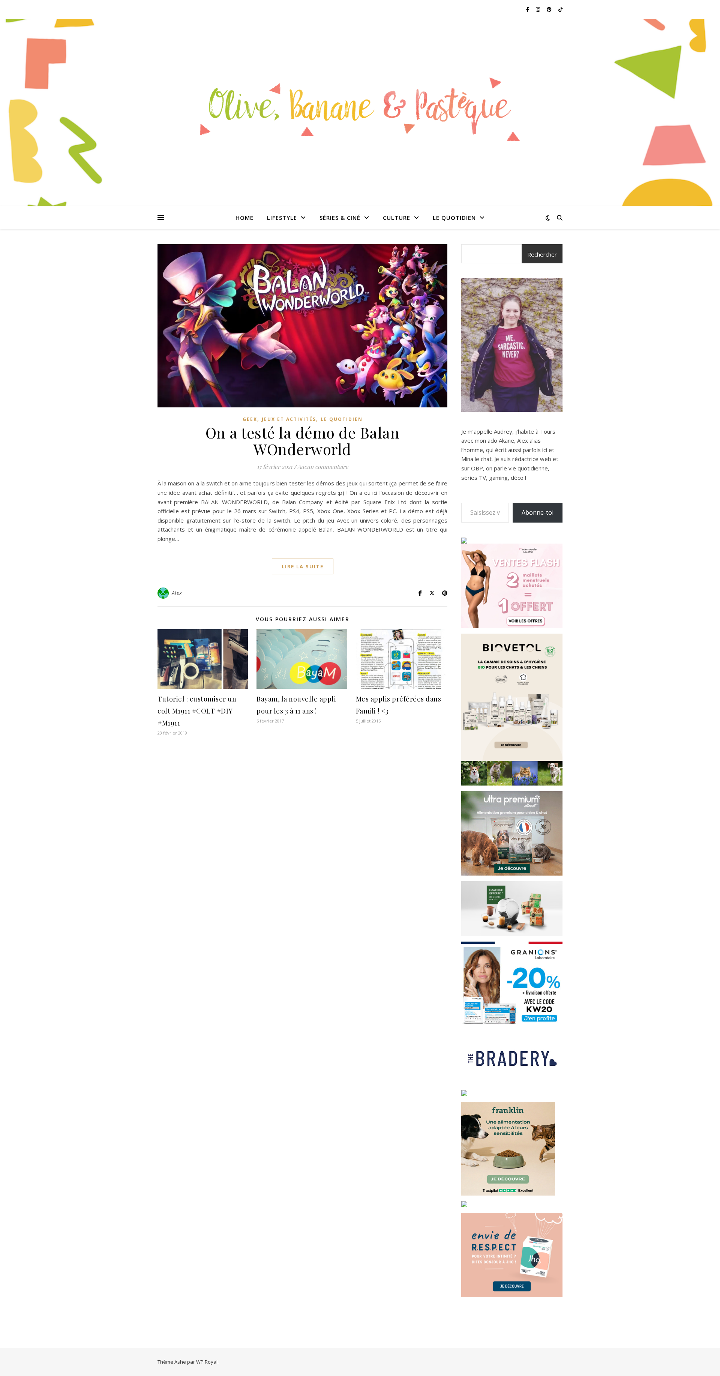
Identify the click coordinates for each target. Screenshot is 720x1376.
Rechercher (542, 254)
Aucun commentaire (322, 466)
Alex (177, 592)
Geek (250, 419)
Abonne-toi (538, 512)
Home (245, 217)
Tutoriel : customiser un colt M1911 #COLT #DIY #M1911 (197, 710)
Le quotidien (454, 217)
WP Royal (207, 1361)
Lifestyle (282, 217)
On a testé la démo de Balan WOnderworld (303, 440)
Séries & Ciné (340, 217)
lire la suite (303, 566)
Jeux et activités (289, 419)
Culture (396, 217)
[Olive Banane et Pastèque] (360, 108)
